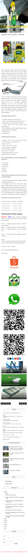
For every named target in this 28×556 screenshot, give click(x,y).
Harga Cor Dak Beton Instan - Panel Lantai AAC (10, 384)
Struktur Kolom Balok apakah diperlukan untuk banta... (14, 501)
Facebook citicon (6, 439)
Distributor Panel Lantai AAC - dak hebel (14, 504)
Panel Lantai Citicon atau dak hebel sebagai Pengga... (14, 516)
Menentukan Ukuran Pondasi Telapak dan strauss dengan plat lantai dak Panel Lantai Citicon (16, 448)
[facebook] (7, 30)
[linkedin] (21, 30)
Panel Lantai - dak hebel (6, 371)
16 (5, 524)
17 (5, 522)
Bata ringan (8, 481)
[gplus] (12, 30)
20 (5, 518)
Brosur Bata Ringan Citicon (15, 464)
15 (5, 526)
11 (6, 493)
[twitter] (10, 30)
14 (5, 528)
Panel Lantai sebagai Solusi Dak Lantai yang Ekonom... (15, 513)
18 (5, 520)
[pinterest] (18, 30)
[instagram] (15, 30)
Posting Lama (23, 403)
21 (5, 491)
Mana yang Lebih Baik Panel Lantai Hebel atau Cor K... (14, 507)
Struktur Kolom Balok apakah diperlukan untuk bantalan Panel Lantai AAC (13, 397)
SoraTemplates (10, 553)
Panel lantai (9, 37)
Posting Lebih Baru (6, 403)
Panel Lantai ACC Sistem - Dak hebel (13, 510)
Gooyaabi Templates (17, 553)
